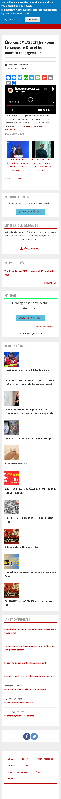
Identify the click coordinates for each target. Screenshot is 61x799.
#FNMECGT (10, 129)
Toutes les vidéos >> (14, 178)
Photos (11, 778)
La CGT (11, 758)
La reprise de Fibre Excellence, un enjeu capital (25, 689)
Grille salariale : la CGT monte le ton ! (22, 546)
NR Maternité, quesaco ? (15, 463)
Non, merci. (33, 20)
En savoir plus (24, 13)
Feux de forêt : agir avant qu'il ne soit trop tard (25, 663)
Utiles (25, 765)
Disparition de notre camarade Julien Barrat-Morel (27, 370)
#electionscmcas (33, 126)
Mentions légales (45, 758)
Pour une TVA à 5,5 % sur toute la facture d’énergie (28, 438)
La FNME (26, 758)
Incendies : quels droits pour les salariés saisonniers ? (28, 676)
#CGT (43, 126)
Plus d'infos (50, 282)
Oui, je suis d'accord (13, 19)
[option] (18, 156)
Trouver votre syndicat (18, 772)
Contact (11, 765)
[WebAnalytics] (10, 786)
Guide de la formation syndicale (18, 702)
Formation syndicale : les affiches (19, 715)
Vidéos (39, 772)
